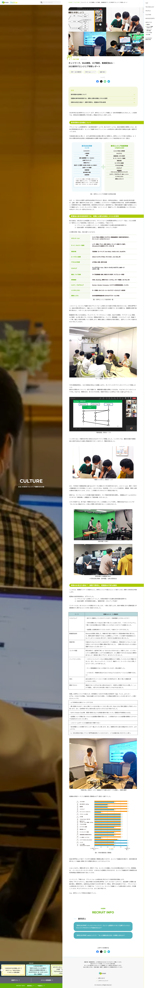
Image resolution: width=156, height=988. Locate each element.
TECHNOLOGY (150, 7)
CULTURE (148, 14)
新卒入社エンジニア (90, 72)
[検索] (41, 2)
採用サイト (14, 980)
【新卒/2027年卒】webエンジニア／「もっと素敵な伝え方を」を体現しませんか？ (100, 935)
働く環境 (148, 34)
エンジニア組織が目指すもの (149, 27)
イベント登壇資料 (46, 980)
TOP (147, 3)
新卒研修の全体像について (79, 94)
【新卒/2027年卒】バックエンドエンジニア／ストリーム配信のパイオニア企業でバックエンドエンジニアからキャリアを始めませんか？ (103, 926)
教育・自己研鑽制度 (75, 72)
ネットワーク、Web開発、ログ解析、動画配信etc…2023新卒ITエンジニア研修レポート (104, 2)
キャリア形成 (149, 32)
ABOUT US (149, 22)
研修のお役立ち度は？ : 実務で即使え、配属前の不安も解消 (88, 102)
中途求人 (40, 986)
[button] (1, 970)
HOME (70, 2)
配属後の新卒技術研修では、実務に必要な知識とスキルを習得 (89, 98)
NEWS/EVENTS (150, 18)
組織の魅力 (101, 72)
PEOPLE (148, 11)
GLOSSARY (149, 39)
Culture (77, 2)
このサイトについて (103, 980)
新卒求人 (30, 986)
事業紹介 (148, 24)
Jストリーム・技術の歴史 (149, 30)
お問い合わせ (101, 978)
